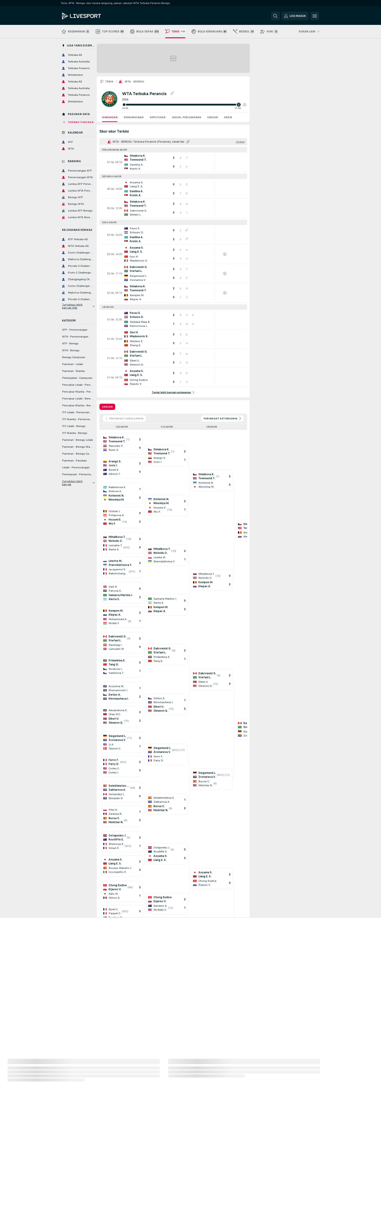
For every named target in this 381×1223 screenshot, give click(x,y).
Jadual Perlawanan (186, 117)
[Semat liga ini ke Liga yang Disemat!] (171, 93)
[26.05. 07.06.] (184, 104)
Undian (212, 117)
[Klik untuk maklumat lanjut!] (173, 162)
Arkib (228, 117)
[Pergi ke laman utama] (92, 16)
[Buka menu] (314, 16)
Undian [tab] (107, 406)
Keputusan (157, 117)
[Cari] (275, 16)
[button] (244, 104)
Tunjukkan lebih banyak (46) (72, 306)
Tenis (109, 81)
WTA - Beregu (134, 81)
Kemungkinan (133, 117)
